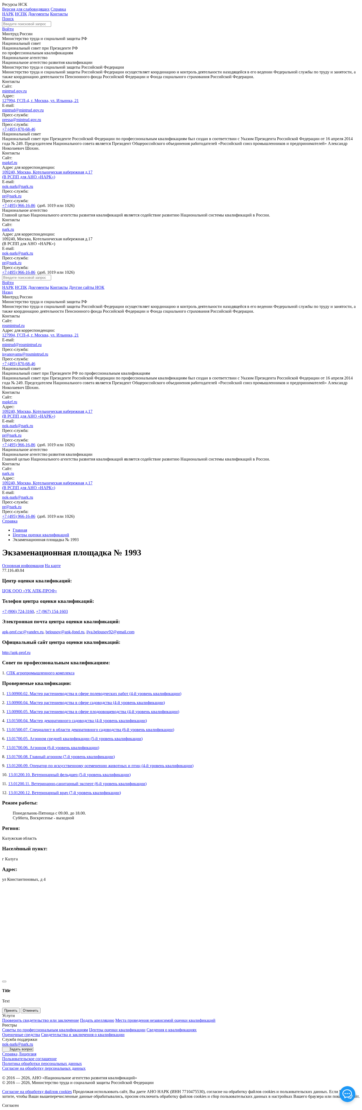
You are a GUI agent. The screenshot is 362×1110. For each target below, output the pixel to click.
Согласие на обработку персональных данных (44, 1068)
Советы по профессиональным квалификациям (45, 1030)
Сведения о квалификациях (172, 1030)
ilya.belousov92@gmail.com (110, 632)
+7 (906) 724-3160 (18, 611)
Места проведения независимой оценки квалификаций (165, 1020)
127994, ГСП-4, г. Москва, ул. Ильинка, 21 (40, 100)
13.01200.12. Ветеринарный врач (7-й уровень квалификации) (64, 792)
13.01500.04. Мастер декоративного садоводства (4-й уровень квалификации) (76, 720)
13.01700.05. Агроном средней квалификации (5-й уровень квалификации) (74, 738)
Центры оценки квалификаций (41, 535)
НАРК (8, 14)
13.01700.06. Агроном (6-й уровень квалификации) (52, 747)
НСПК (21, 14)
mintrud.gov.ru (14, 91)
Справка (58, 9)
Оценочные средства (21, 1034)
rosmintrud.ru (13, 325)
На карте (53, 565)
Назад (7, 292)
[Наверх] (4, 981)
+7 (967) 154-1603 (52, 611)
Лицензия (27, 1054)
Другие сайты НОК (86, 287)
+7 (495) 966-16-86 (18, 205)
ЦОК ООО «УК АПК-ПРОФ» (29, 591)
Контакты (59, 14)
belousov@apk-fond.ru (65, 632)
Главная (20, 530)
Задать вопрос (21, 1049)
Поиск (8, 18)
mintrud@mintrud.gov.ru (23, 110)
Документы (38, 14)
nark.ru (8, 229)
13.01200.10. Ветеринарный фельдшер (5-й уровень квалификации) (69, 774)
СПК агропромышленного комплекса (40, 673)
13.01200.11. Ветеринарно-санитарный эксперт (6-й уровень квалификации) (77, 783)
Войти (8, 29)
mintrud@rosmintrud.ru (22, 344)
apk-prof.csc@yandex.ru (22, 632)
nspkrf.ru (9, 162)
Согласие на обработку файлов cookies (37, 1091)
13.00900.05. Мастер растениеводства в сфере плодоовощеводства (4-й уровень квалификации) (92, 711)
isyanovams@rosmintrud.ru (25, 354)
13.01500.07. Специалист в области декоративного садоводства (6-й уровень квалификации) (90, 729)
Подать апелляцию (97, 1020)
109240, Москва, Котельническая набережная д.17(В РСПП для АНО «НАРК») (47, 174)
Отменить (30, 1010)
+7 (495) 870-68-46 (18, 129)
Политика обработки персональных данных (42, 1063)
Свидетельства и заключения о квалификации (83, 1034)
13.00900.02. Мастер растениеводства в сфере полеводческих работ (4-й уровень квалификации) (93, 693)
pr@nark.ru (11, 196)
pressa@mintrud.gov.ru (21, 119)
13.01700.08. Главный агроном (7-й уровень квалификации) (60, 756)
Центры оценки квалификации (117, 1030)
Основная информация (23, 565)
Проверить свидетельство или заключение (40, 1020)
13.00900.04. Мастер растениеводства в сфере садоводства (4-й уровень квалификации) (85, 702)
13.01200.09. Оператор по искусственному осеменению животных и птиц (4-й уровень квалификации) (99, 765)
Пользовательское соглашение (29, 1058)
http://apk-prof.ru (16, 652)
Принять (10, 1010)
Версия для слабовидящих (26, 9)
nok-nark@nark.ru (17, 186)
